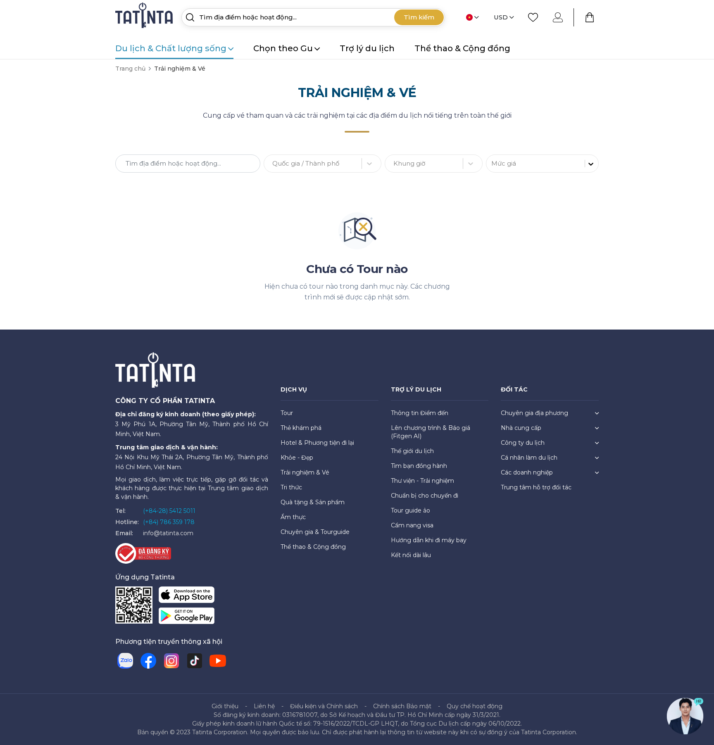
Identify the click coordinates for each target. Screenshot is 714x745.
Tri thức (291, 487)
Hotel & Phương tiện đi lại (317, 442)
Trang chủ (130, 68)
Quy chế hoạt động (474, 706)
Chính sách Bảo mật (402, 706)
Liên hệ (264, 706)
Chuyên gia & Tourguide (315, 532)
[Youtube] (218, 661)
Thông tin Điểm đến (419, 413)
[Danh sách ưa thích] (533, 17)
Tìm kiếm (419, 17)
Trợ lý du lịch (367, 48)
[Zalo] (125, 661)
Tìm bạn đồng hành (419, 466)
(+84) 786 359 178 (169, 522)
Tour (287, 413)
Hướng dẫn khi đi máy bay (428, 540)
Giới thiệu (225, 706)
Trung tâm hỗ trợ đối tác (536, 487)
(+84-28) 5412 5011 (169, 511)
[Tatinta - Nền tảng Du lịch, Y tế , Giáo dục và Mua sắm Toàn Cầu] (145, 17)
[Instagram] (171, 661)
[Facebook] (148, 661)
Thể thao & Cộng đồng (462, 48)
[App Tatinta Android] (186, 618)
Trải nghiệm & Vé (305, 472)
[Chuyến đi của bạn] (590, 17)
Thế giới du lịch (412, 451)
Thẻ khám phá (301, 428)
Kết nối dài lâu (411, 555)
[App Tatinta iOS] (186, 596)
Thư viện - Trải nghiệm (422, 480)
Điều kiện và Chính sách (324, 706)
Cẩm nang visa (412, 525)
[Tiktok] (195, 661)
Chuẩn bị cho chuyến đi (424, 495)
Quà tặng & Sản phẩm (313, 502)
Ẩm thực (293, 517)
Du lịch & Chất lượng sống (170, 48)
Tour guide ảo (410, 510)
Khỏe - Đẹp (297, 457)
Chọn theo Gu (283, 48)
